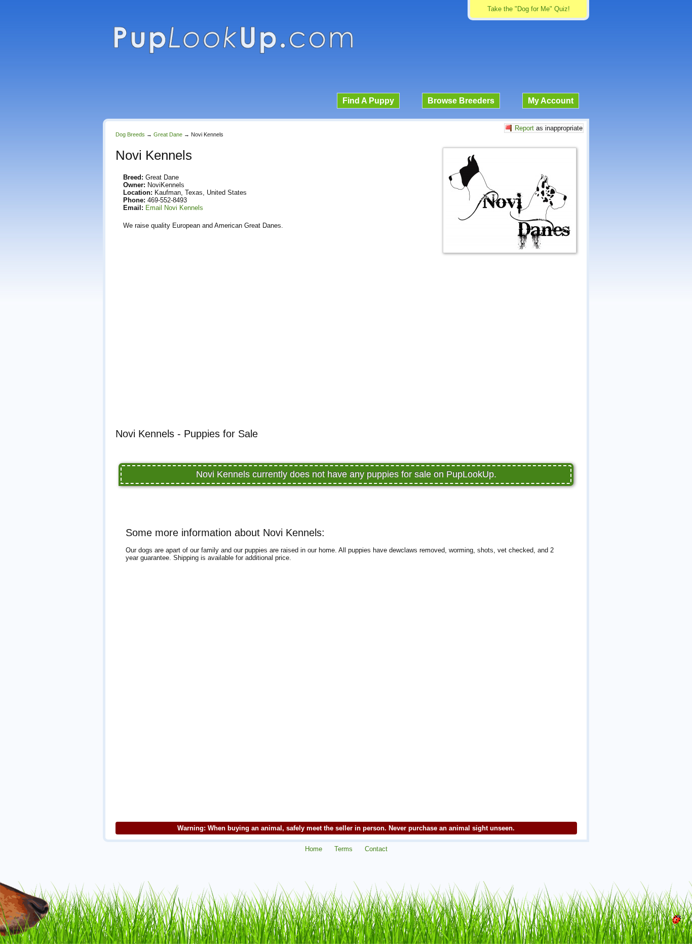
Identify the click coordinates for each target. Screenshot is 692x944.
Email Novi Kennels (174, 208)
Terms (343, 849)
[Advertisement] (346, 349)
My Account (550, 100)
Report (524, 128)
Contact (376, 849)
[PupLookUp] (233, 52)
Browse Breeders (461, 100)
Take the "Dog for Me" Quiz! (528, 9)
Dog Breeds (130, 134)
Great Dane (167, 134)
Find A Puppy (368, 100)
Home (313, 849)
